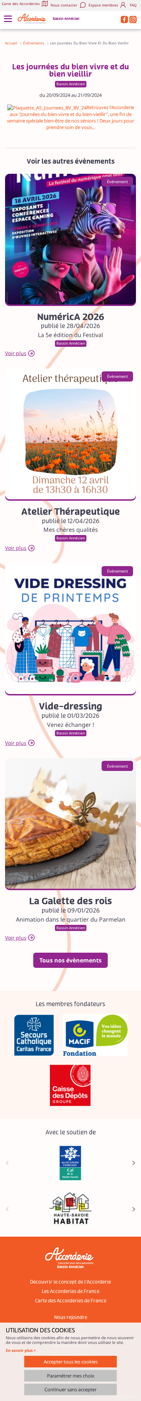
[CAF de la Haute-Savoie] (70, 1163)
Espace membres (103, 5)
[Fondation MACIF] (95, 1035)
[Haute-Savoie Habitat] (70, 1209)
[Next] (133, 1163)
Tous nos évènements (70, 960)
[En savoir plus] (70, 239)
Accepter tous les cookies (71, 1361)
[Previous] (7, 1163)
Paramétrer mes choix (70, 1375)
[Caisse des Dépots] (70, 1085)
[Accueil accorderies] (32, 18)
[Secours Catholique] (34, 1035)
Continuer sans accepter (70, 1389)
